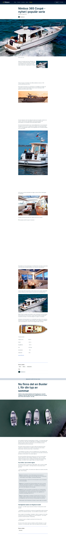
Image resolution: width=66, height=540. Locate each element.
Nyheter (30, 2)
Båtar (15, 2)
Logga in (57, 2)
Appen (27, 2)
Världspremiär (29, 366)
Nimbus (24, 366)
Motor (20, 366)
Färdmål (18, 2)
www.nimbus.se (21, 355)
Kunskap (23, 2)
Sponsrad (20, 530)
